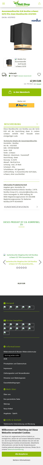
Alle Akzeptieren (21, 454)
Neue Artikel (8, 409)
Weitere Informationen (21, 460)
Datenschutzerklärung (15, 449)
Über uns (7, 394)
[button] (3, 262)
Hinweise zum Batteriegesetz (14, 378)
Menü (3, 3)
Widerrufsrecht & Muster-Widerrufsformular (20, 352)
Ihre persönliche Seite (12, 399)
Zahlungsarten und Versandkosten (17, 373)
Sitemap (7, 404)
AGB (5, 359)
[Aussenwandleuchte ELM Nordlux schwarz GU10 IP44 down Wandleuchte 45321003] (21, 36)
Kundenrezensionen (16, 207)
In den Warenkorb (21, 92)
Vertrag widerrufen (12, 355)
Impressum (8, 368)
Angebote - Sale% (10, 413)
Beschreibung (12, 124)
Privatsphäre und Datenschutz (15, 364)
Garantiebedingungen (12, 383)
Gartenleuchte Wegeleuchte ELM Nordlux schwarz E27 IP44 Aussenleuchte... (21, 263)
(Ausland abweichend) (24, 76)
